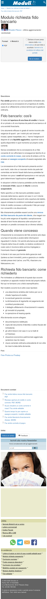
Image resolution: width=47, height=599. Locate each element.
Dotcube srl (14, 581)
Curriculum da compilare (11, 565)
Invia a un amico (8, 435)
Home (2, 8)
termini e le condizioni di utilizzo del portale (34, 50)
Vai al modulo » (34, 59)
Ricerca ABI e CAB (9, 533)
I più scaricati (7, 536)
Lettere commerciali (10, 527)
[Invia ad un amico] (27, 544)
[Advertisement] (23, 78)
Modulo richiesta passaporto (13, 556)
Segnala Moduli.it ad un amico (13, 524)
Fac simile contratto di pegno (15, 423)
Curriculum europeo (10, 559)
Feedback (24, 435)
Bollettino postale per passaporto (14, 568)
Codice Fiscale (8, 530)
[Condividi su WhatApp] (13, 544)
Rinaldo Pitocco (15, 30)
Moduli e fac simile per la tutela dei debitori (18, 8)
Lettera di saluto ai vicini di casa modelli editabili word (22, 553)
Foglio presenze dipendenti (12, 562)
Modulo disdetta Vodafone (12, 571)
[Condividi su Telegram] (20, 544)
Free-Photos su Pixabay (10, 355)
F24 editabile (7, 573)
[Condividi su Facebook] (34, 544)
